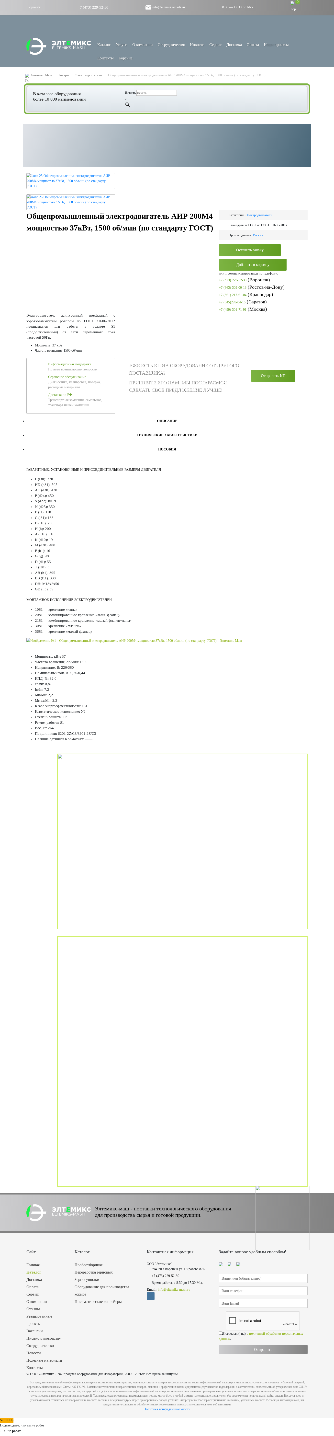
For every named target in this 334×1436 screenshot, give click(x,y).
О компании (142, 45)
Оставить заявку (250, 250)
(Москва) (243, 309)
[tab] (167, 421)
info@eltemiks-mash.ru (168, 7)
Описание (167, 421)
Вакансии (34, 1331)
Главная (33, 1265)
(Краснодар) (246, 294)
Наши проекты (276, 45)
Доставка (234, 45)
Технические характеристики (167, 435)
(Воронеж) (244, 279)
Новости (197, 45)
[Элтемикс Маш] (59, 46)
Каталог (33, 1272)
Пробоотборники (89, 1265)
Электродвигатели (258, 215)
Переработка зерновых (94, 1272)
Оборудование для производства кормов (102, 1290)
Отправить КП (273, 376)
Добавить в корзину (252, 265)
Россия (258, 235)
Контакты (105, 58)
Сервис (215, 45)
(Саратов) (243, 301)
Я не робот (12, 1431)
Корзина (126, 58)
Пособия (167, 449)
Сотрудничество (171, 45)
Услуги (121, 45)
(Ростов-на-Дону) (252, 287)
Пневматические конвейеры (98, 1301)
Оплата (253, 45)
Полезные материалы (44, 1360)
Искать (130, 93)
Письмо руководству (43, 1338)
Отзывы (33, 1309)
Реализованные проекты (39, 1320)
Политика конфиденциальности (167, 1409)
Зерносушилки (87, 1279)
